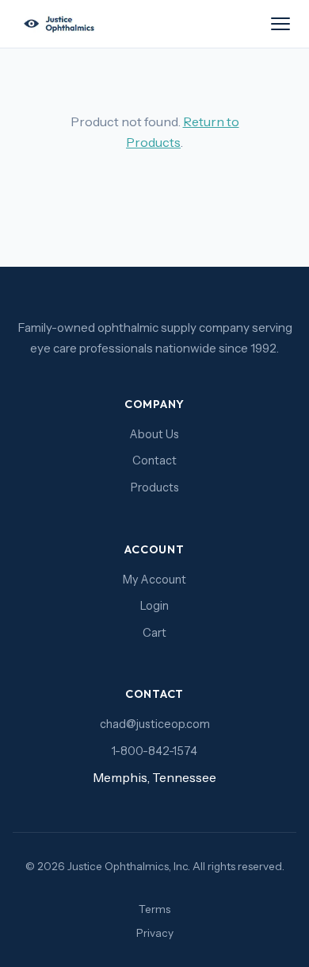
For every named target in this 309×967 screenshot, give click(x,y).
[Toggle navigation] (280, 24)
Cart (154, 633)
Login (154, 606)
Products (155, 487)
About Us (154, 434)
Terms (154, 909)
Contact (154, 460)
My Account (154, 579)
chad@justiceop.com (155, 724)
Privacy (155, 933)
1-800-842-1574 (154, 751)
